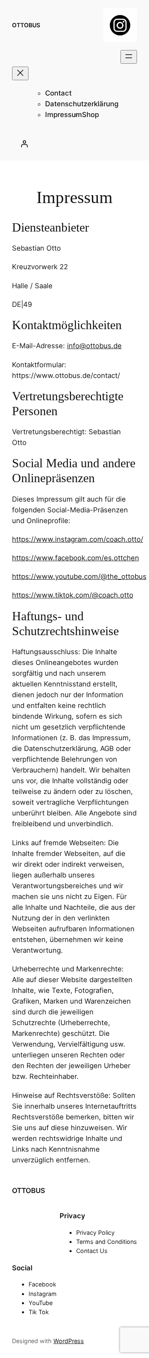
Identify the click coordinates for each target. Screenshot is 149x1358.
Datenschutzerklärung (81, 104)
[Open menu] (128, 57)
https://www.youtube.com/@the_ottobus (79, 576)
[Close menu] (20, 73)
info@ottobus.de (94, 346)
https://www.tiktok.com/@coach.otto (72, 595)
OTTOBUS (26, 25)
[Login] (24, 143)
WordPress (68, 1340)
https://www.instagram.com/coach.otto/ (77, 539)
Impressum (63, 114)
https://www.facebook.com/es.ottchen (75, 558)
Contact (58, 93)
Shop (90, 114)
